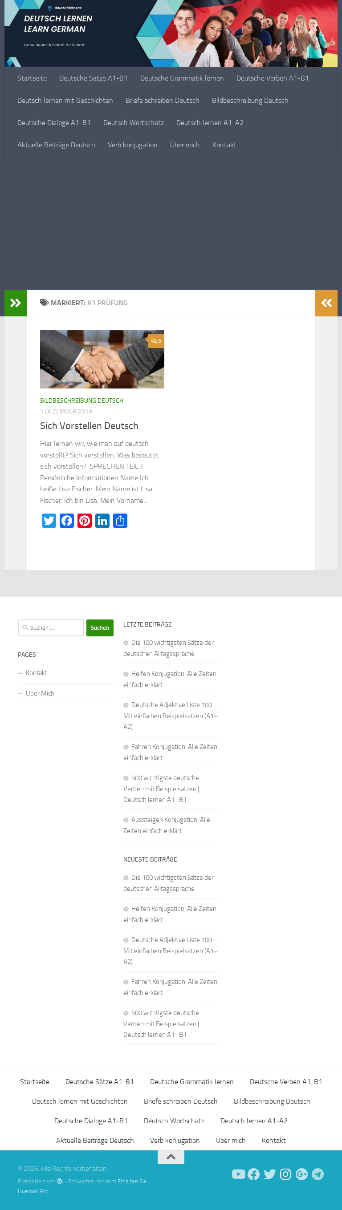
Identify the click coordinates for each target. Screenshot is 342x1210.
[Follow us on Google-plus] (302, 1174)
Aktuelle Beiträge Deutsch (56, 145)
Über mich (185, 145)
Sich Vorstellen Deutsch (89, 426)
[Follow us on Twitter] (270, 1174)
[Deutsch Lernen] (238, 1174)
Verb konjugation (133, 145)
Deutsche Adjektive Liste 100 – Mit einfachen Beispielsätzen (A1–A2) (170, 716)
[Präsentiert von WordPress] (60, 1181)
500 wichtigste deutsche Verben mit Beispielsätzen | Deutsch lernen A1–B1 (161, 789)
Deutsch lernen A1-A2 (210, 122)
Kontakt (224, 145)
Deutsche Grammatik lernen (182, 78)
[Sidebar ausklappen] (15, 303)
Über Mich (40, 693)
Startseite (32, 78)
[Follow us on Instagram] (286, 1174)
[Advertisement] (171, 223)
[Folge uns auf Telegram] (318, 1174)
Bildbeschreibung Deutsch (250, 100)
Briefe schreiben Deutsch (163, 100)
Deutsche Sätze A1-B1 (93, 78)
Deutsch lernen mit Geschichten (65, 100)
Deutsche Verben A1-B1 (272, 78)
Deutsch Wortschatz (133, 122)
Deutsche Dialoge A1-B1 (54, 122)
